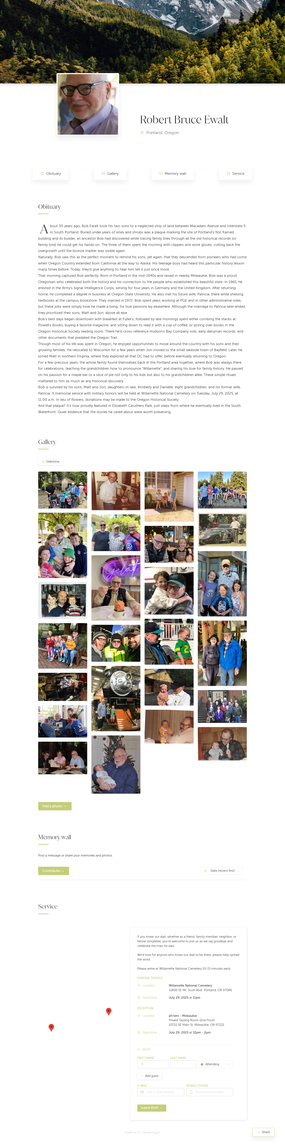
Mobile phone (197, 1085)
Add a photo (52, 806)
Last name (178, 1058)
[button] (108, 1012)
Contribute (51, 871)
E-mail (142, 1085)
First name (145, 1058)
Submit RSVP (149, 1108)
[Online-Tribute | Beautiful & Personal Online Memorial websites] (151, 1132)
